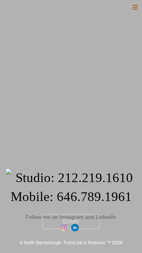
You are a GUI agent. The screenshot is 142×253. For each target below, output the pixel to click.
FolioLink (73, 242)
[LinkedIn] (76, 227)
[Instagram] (64, 227)
